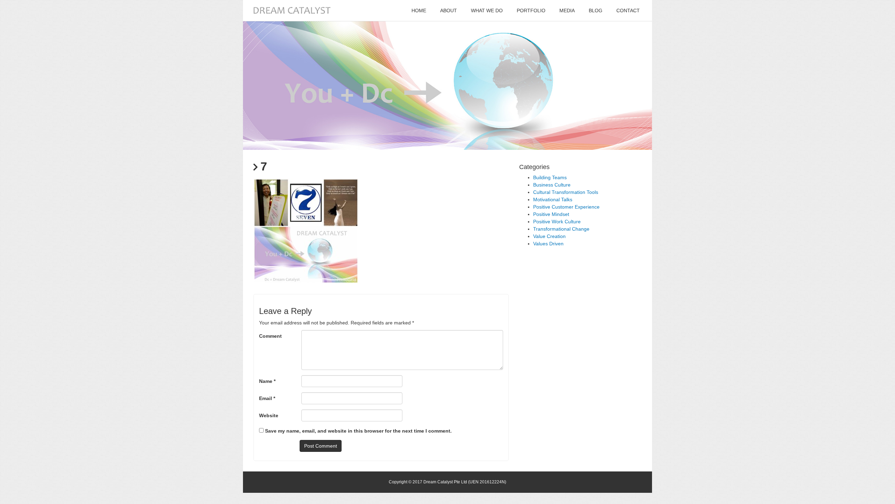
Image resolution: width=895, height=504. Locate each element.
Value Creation (549, 236)
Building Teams (550, 177)
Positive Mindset (551, 214)
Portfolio (531, 10)
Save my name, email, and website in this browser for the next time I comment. (358, 431)
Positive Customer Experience (566, 207)
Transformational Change (561, 229)
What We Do (487, 10)
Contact (628, 10)
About (448, 10)
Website (268, 415)
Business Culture (552, 185)
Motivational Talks (552, 199)
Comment (270, 336)
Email (267, 398)
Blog (595, 10)
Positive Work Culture (557, 221)
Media (567, 10)
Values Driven (548, 243)
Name (267, 381)
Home (418, 10)
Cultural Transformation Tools (565, 192)
